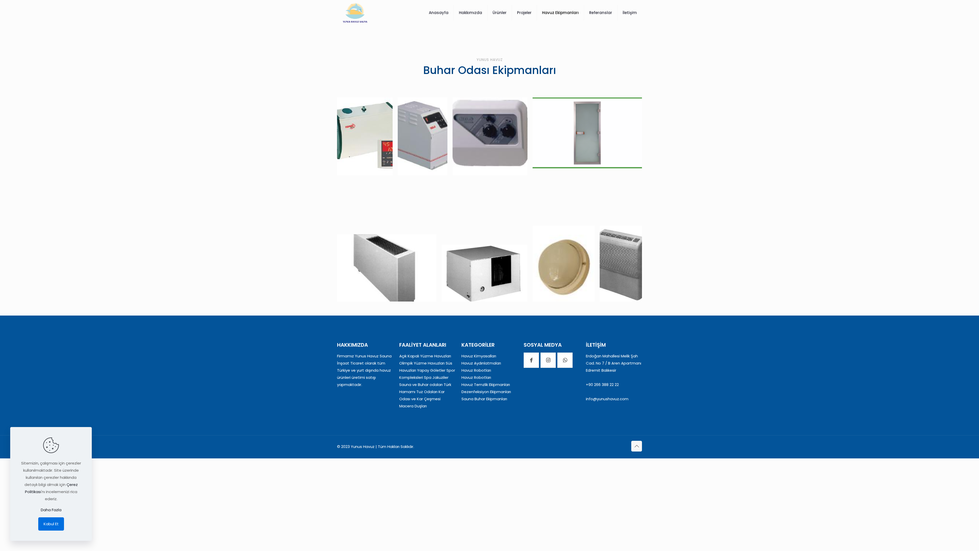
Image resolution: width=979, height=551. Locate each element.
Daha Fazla (51, 509)
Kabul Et (51, 524)
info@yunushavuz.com (607, 399)
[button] (365, 136)
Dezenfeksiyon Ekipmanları (486, 391)
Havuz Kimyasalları (478, 356)
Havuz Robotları (476, 370)
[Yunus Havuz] (355, 13)
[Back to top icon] (636, 446)
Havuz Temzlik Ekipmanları (485, 384)
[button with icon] (531, 360)
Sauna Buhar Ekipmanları (484, 399)
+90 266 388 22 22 (602, 384)
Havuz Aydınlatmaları (481, 363)
